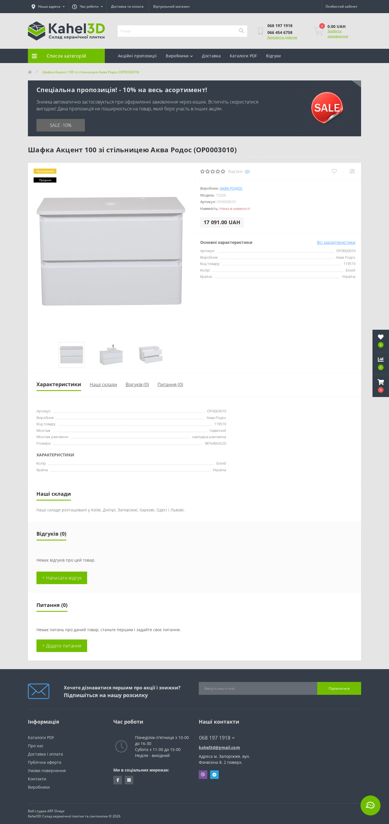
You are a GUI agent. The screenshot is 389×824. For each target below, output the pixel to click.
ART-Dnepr (56, 811)
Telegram (214, 774)
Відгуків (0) (137, 384)
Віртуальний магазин (171, 6)
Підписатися (339, 688)
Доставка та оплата (127, 6)
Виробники (177, 55)
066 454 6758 (279, 32)
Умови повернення (47, 770)
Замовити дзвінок (282, 37)
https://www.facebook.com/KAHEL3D (117, 780)
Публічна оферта (44, 762)
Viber (203, 774)
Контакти (37, 779)
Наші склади (103, 384)
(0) (247, 171)
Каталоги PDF (243, 55)
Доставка (211, 55)
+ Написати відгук (61, 578)
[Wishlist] (334, 171)
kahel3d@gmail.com (219, 747)
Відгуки (273, 55)
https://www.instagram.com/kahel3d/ (129, 780)
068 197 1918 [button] (214, 737)
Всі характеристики (336, 242)
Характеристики (58, 384)
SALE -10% (60, 125)
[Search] (241, 31)
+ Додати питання (61, 646)
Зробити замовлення (337, 34)
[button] (380, 386)
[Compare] (352, 171)
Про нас (36, 745)
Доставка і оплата (45, 754)
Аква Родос (231, 188)
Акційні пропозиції (137, 55)
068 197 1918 (279, 25)
